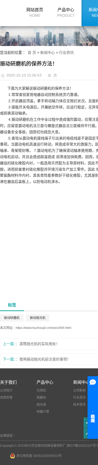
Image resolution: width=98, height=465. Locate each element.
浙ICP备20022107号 (81, 445)
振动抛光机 (37, 318)
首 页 (32, 52)
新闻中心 (48, 52)
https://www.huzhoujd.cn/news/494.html (43, 328)
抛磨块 (41, 397)
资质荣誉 (6, 397)
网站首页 (34, 13)
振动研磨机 (12, 318)
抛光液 (41, 404)
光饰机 (41, 390)
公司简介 (6, 390)
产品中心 (66, 13)
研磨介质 (43, 412)
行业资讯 (66, 52)
